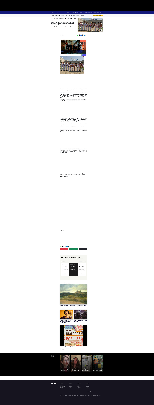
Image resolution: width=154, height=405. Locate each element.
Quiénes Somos (62, 385)
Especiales (82, 395)
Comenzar (65, 273)
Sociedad (77, 15)
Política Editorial (62, 386)
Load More (77, 377)
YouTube (70, 388)
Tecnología (96, 395)
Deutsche (84, 12)
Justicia (70, 15)
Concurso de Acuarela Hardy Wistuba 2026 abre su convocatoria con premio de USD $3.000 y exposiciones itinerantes (73, 306)
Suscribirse (73, 273)
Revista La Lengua (88, 391)
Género (74, 15)
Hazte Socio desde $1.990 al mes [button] (97, 15)
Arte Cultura (82, 15)
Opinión (88, 12)
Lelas (63, 191)
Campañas (61, 26)
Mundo (68, 12)
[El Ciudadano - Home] (54, 12)
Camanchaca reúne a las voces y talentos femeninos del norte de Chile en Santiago (65, 321)
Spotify (70, 391)
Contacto (61, 388)
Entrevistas (92, 12)
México (73, 12)
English (81, 12)
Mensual (81, 261)
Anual (84, 261)
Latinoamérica (77, 12)
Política (53, 15)
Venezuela (78, 387)
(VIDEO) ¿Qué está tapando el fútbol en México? (80, 321)
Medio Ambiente (57, 15)
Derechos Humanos (66, 26)
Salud (77, 395)
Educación (89, 395)
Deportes (100, 395)
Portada (87, 385)
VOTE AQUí (62, 230)
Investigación (96, 12)
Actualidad (87, 386)
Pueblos (67, 15)
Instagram (70, 386)
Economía (62, 15)
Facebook (70, 385)
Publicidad (61, 387)
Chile (70, 12)
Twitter (70, 387)
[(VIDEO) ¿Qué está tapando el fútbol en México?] (80, 314)
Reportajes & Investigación (55, 26)
